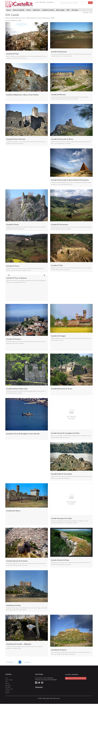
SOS (68, 10)
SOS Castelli (7, 687)
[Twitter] (39, 683)
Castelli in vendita (48, 10)
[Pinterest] (42, 683)
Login (37, 2)
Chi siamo (75, 10)
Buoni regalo (60, 10)
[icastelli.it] (19, 4)
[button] (8, 36)
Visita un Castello (18, 10)
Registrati (43, 2)
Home (9, 10)
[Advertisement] (26, 159)
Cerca (90, 2)
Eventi (28, 10)
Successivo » (28, 662)
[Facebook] (36, 683)
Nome (90, 12)
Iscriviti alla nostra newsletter (76, 678)
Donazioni (50, 2)
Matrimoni (36, 10)
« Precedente (9, 662)
